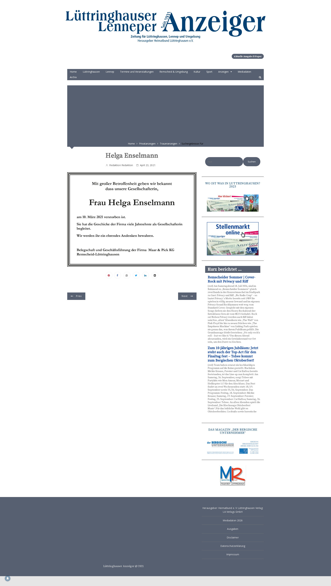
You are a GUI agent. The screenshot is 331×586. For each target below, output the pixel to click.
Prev (79, 296)
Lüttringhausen (91, 71)
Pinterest (109, 275)
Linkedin (145, 275)
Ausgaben (232, 528)
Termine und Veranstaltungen (137, 71)
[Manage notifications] (7, 578)
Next (185, 296)
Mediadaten (244, 71)
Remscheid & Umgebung (173, 71)
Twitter (136, 275)
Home (73, 71)
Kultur (197, 71)
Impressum (232, 554)
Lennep (110, 71)
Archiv (73, 77)
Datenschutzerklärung (232, 546)
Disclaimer (233, 537)
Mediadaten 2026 (233, 520)
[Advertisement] (165, 112)
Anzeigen (223, 71)
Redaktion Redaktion (121, 165)
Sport (209, 71)
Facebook (117, 275)
